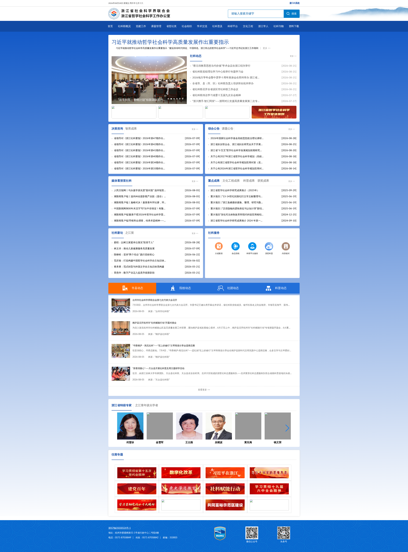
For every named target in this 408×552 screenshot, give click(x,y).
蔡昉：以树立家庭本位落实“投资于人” (134, 242)
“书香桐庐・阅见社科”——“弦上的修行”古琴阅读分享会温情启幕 (163, 346)
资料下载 (294, 26)
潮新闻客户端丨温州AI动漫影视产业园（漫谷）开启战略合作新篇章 (140, 196)
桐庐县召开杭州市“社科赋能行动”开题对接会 (154, 323)
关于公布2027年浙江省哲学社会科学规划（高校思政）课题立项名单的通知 (237, 156)
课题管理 (156, 26)
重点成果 (214, 180)
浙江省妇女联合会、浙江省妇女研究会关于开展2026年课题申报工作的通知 (237, 144)
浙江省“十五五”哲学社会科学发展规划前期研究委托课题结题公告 (237, 150)
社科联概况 (124, 26)
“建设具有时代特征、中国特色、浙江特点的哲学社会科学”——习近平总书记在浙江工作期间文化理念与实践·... (204, 48)
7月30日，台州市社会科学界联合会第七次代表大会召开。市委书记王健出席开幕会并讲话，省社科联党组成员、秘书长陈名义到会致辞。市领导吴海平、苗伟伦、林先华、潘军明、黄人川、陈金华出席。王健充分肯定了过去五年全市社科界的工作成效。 (212, 305)
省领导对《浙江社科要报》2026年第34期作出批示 (140, 162)
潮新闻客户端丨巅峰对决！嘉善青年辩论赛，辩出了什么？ (140, 202)
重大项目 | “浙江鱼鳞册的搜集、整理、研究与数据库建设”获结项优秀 (237, 202)
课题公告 (227, 128)
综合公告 (214, 128)
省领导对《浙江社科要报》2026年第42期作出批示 (140, 144)
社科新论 (117, 232)
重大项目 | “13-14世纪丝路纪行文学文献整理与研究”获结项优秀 (237, 196)
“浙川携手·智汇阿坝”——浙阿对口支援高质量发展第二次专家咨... (227, 101)
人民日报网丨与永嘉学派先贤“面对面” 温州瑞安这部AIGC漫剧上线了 (140, 190)
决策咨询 (117, 128)
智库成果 (131, 128)
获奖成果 (263, 180)
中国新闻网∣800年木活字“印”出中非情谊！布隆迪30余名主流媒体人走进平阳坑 (140, 208)
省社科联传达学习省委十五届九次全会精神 (216, 95)
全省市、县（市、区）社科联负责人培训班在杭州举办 (223, 83)
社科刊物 (278, 26)
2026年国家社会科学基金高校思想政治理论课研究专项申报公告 (237, 138)
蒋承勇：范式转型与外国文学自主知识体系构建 (139, 267)
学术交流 (202, 26)
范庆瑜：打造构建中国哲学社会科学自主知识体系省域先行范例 (140, 261)
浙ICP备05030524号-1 (119, 528)
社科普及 (217, 26)
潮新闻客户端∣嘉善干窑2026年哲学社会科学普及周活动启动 (140, 214)
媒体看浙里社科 (122, 180)
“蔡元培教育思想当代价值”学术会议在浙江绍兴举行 (221, 66)
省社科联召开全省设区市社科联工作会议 (215, 89)
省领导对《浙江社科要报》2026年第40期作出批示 (140, 156)
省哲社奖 (171, 26)
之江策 (129, 232)
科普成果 (249, 180)
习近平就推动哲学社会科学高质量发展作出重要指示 (170, 42)
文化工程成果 (231, 180)
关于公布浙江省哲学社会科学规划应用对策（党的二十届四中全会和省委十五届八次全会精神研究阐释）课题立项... (237, 162)
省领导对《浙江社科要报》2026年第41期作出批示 (140, 150)
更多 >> (266, 48)
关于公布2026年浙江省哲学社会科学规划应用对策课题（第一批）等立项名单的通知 (237, 168)
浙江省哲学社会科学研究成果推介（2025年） (235, 190)
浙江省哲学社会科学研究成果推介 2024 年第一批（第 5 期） (237, 221)
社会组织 (187, 26)
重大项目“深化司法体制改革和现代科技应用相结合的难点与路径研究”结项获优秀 (237, 214)
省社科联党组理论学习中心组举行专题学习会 (217, 71)
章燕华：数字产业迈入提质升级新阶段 (134, 273)
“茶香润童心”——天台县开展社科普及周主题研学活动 (158, 368)
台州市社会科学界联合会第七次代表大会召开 (154, 300)
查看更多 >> (204, 390)
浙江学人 (263, 26)
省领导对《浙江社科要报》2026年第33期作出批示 (140, 168)
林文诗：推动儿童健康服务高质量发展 (134, 248)
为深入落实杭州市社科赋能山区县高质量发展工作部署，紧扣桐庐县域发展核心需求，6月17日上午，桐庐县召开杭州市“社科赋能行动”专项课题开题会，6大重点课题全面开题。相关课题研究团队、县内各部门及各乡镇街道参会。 (212, 328)
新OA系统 (295, 3)
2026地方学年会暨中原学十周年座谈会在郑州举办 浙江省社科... (227, 77)
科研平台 (233, 26)
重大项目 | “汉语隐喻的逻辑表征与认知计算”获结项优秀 (237, 208)
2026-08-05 (151, 311)
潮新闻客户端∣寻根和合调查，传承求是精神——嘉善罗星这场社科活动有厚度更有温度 (140, 221)
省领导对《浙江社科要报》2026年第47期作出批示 (140, 138)
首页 (110, 26)
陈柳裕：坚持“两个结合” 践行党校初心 (134, 254)
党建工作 (141, 26)
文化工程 (248, 26)
